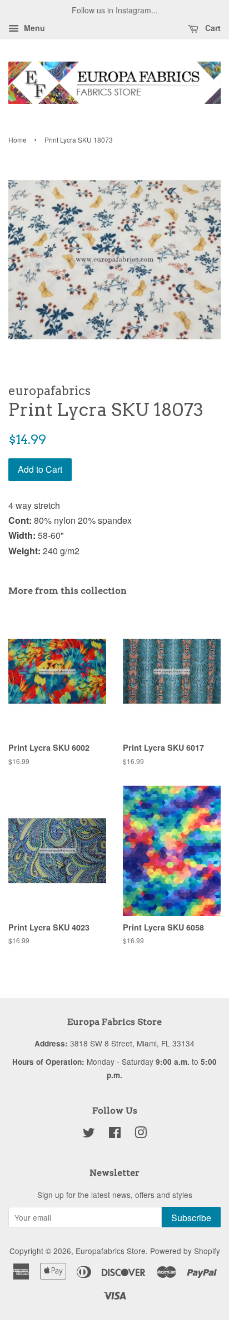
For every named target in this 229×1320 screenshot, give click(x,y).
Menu (33, 27)
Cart (212, 27)
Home (17, 139)
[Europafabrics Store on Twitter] (89, 1134)
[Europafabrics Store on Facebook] (114, 1134)
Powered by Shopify (185, 1250)
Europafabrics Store (111, 1250)
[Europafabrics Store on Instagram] (141, 1134)
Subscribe (191, 1217)
